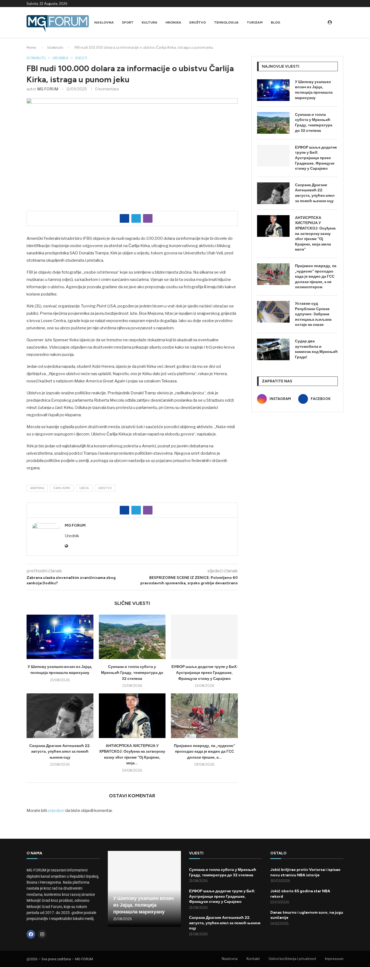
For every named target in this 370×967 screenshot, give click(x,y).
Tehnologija (226, 22)
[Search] (340, 22)
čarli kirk (61, 488)
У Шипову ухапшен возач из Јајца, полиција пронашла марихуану (314, 90)
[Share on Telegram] (136, 218)
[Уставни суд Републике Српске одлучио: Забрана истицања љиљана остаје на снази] (273, 312)
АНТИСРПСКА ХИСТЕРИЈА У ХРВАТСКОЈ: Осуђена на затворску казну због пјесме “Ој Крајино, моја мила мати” (315, 233)
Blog (275, 22)
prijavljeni (56, 810)
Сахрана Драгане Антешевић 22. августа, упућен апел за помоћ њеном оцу (60, 751)
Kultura (149, 22)
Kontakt (253, 958)
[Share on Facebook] (124, 218)
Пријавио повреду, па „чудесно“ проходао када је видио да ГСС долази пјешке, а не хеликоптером (315, 276)
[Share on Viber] (147, 218)
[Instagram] (335, 3)
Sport (128, 22)
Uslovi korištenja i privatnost (292, 958)
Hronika (173, 22)
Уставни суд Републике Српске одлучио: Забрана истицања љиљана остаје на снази (313, 314)
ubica (84, 488)
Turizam (255, 22)
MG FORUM (47, 89)
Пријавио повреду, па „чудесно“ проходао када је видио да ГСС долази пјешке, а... (204, 751)
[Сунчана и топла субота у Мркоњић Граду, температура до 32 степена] (132, 637)
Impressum (334, 958)
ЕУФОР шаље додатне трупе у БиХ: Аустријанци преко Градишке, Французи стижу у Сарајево (204, 672)
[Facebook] (341, 3)
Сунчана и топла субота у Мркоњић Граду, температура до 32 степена (132, 672)
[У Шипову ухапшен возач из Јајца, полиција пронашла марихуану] (60, 637)
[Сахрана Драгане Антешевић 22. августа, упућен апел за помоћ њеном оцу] (60, 715)
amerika (37, 488)
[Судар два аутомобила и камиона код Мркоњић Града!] (273, 349)
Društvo (197, 22)
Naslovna (104, 22)
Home (31, 47)
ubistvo (105, 488)
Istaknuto (55, 47)
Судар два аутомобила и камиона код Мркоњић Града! (316, 349)
